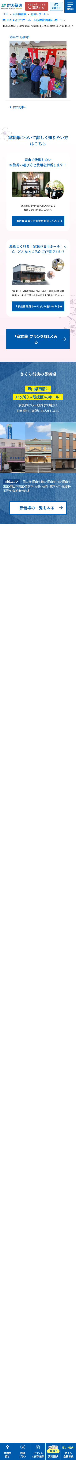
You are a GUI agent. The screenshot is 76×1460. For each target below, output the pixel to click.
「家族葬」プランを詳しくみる (36, 339)
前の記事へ (19, 107)
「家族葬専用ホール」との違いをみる (38, 306)
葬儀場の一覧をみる (37, 507)
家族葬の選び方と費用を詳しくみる (38, 220)
